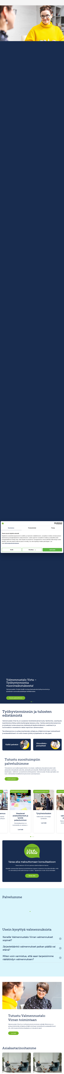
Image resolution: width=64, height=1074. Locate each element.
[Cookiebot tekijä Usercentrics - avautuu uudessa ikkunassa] (55, 523)
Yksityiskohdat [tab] (32, 528)
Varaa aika (32, 876)
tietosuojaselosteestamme (12, 543)
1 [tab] (31, 701)
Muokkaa (31, 549)
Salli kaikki (52, 549)
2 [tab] (32, 701)
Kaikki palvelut (11, 779)
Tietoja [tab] (53, 528)
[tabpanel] (32, 354)
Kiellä (11, 549)
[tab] (32, 938)
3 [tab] (33, 836)
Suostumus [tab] (11, 528)
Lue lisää (11, 698)
